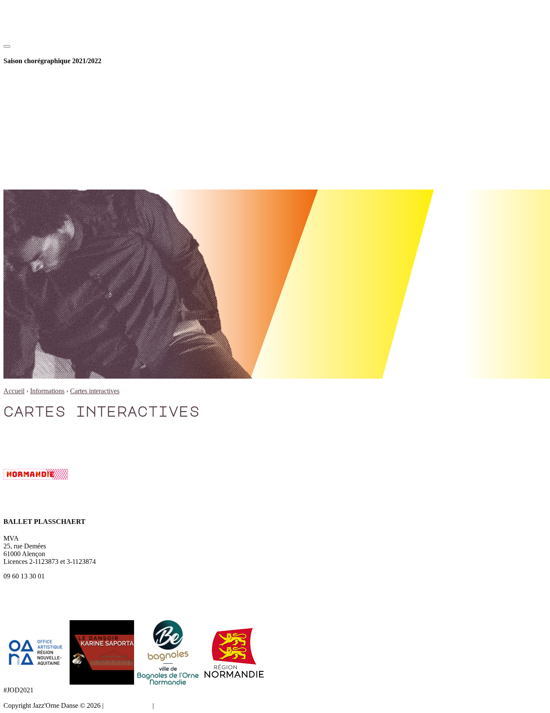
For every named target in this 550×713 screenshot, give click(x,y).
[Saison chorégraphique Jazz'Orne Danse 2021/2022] (47, 44)
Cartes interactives (62, 163)
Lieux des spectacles (31, 438)
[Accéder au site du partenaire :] (36, 682)
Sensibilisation (57, 93)
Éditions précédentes (66, 124)
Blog (27, 178)
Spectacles (52, 85)
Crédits (165, 705)
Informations (38, 140)
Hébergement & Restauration (77, 170)
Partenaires (52, 132)
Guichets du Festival (31, 430)
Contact (48, 147)
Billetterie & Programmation (59, 78)
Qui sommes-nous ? (65, 116)
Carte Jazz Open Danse (69, 101)
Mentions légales (128, 705)
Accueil (13, 391)
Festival (31, 109)
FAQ (45, 155)
